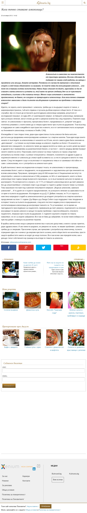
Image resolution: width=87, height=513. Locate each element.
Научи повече (32, 506)
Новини (5, 481)
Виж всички (58, 480)
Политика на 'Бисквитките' (13, 499)
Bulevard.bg (57, 474)
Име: (4, 367)
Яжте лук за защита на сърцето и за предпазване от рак (55, 264)
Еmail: (5, 376)
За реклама (7, 485)
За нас (5, 476)
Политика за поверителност (49, 510)
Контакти (26, 481)
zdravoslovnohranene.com (20, 242)
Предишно (7, 259)
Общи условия (31, 510)
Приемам (45, 506)
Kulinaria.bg (74, 474)
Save (61, 246)
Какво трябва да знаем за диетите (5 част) (31, 263)
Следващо (79, 259)
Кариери (26, 476)
